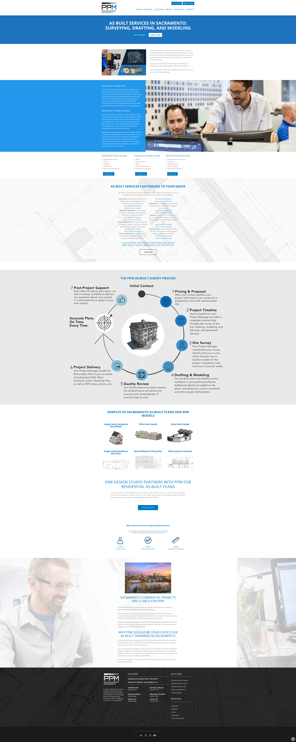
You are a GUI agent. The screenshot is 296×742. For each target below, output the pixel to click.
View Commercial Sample (132, 208)
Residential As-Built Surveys (179, 683)
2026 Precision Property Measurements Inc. (148, 731)
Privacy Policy (175, 715)
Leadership (174, 709)
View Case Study (148, 508)
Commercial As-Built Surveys (179, 680)
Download (148, 252)
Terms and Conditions (177, 718)
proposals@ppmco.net (151, 682)
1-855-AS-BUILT (153, 679)
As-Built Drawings (135, 636)
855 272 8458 (156, 35)
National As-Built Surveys (178, 686)
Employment (174, 706)
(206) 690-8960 (132, 696)
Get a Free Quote (140, 35)
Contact (173, 712)
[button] (293, 739)
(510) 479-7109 (154, 690)
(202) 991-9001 (154, 696)
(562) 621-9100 (132, 690)
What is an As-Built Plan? (178, 690)
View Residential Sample (132, 206)
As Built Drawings (176, 693)
